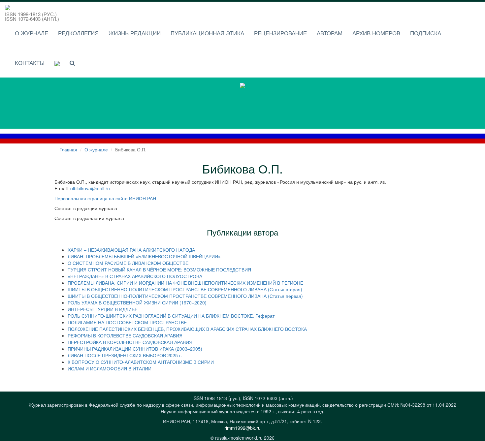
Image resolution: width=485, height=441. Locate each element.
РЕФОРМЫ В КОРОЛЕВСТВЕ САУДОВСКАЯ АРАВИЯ (125, 335)
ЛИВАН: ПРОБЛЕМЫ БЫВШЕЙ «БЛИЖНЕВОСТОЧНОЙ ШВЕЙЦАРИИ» (144, 256)
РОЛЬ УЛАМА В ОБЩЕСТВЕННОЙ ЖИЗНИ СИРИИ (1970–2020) (137, 302)
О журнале (31, 33)
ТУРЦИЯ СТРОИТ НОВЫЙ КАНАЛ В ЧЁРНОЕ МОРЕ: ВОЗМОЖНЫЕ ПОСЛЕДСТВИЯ (159, 269)
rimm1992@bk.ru (242, 428)
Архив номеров (376, 33)
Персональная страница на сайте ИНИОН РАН (105, 198)
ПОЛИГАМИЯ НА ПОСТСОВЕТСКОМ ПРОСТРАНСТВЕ (127, 322)
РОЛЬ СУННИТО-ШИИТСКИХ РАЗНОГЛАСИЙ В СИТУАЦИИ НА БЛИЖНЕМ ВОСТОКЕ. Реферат (171, 315)
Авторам (329, 33)
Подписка (425, 33)
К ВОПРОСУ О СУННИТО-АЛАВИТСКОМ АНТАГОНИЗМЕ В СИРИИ (141, 362)
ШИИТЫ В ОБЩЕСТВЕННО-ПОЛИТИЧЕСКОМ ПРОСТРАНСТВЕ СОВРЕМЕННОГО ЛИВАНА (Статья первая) (185, 296)
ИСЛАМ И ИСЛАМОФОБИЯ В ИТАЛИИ (109, 368)
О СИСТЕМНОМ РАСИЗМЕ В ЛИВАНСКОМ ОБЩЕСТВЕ (128, 263)
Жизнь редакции (135, 33)
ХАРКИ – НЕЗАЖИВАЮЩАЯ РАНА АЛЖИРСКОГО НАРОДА (131, 249)
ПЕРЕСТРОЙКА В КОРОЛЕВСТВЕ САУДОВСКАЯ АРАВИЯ (130, 342)
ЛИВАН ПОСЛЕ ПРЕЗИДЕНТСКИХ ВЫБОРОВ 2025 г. (125, 355)
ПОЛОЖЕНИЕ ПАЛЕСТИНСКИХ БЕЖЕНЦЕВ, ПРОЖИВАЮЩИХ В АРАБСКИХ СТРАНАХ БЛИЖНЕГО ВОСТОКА (187, 329)
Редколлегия (78, 33)
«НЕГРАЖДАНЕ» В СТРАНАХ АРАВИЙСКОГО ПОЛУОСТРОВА (135, 276)
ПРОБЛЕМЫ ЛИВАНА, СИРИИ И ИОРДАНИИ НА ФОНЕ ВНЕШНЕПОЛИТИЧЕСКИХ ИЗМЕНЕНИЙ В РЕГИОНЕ (185, 282)
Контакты (30, 62)
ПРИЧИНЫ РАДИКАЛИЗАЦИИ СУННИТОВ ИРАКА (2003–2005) (135, 348)
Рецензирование (280, 33)
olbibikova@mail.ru (90, 188)
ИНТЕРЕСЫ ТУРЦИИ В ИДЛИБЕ (103, 309)
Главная (68, 149)
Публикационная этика (207, 33)
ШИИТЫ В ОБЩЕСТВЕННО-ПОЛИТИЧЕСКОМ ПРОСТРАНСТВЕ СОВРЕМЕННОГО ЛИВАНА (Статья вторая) (185, 289)
